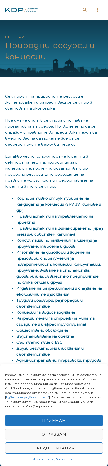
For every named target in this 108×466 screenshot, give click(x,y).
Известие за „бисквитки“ (27, 397)
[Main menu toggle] (97, 10)
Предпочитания (54, 448)
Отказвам (54, 434)
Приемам (54, 420)
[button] (85, 10)
